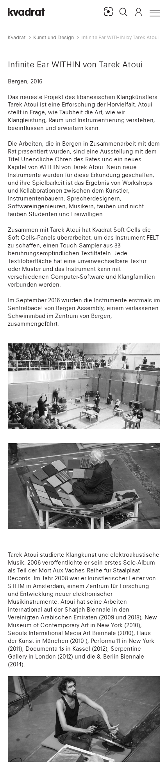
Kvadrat (17, 37)
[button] (123, 12)
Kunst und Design (53, 37)
